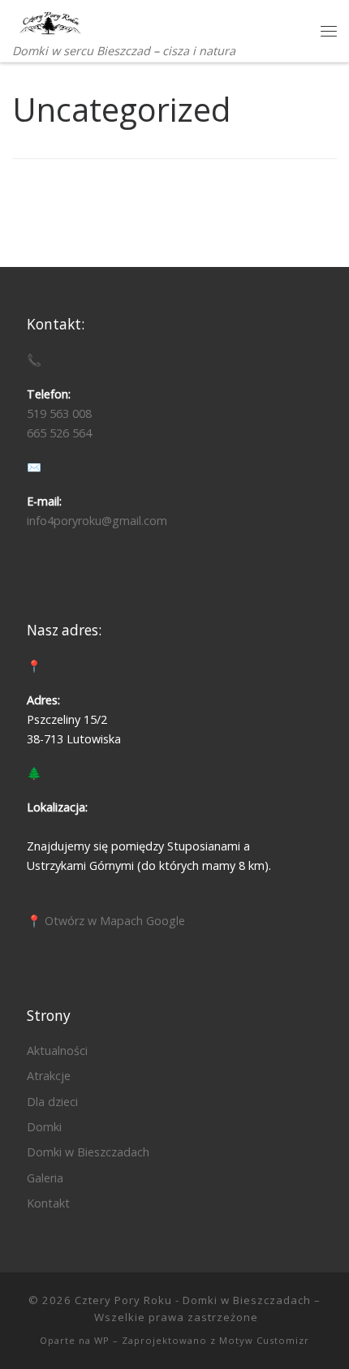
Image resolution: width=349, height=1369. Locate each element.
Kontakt (48, 1203)
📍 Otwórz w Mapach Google (106, 920)
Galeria (45, 1178)
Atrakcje (49, 1075)
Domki (44, 1126)
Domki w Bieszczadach (88, 1152)
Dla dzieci (52, 1101)
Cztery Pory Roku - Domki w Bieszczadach (193, 1300)
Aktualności (57, 1050)
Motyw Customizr (264, 1340)
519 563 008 (59, 413)
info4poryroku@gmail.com (97, 520)
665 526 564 (59, 433)
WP (102, 1340)
